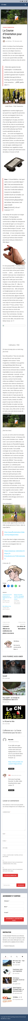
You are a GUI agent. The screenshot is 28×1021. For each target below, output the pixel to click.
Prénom (6, 901)
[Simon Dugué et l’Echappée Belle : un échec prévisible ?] (7, 988)
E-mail (5, 841)
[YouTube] (22, 1)
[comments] (17, 956)
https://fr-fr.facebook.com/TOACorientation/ (14, 555)
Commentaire (7, 812)
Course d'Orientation (8, 27)
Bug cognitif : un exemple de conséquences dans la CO (11, 698)
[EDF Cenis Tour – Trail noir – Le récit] (7, 961)
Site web (5, 848)
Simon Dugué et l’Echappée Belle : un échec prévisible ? (18, 989)
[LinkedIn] (26, 1)
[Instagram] (25, 1)
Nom (4, 833)
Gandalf (5, 676)
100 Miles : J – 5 (17, 997)
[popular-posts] (5, 956)
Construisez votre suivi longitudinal (17, 970)
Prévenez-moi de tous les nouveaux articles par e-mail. (13, 870)
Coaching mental (14, 1017)
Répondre (11, 768)
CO (10, 616)
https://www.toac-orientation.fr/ (14, 551)
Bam (9, 1018)
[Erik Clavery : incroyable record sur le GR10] (7, 978)
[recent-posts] (11, 956)
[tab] (5, 956)
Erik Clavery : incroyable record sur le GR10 (18, 979)
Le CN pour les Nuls (8, 721)
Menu (4, 4)
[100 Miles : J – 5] (7, 997)
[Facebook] (20, 1)
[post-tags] (22, 956)
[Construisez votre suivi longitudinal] (7, 969)
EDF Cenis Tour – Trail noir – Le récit (18, 961)
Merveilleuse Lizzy (7, 606)
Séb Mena (9, 41)
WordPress (3, 1018)
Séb (9, 775)
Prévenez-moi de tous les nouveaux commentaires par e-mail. (13, 862)
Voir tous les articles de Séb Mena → (17, 647)
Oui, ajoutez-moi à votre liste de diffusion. (13, 855)
